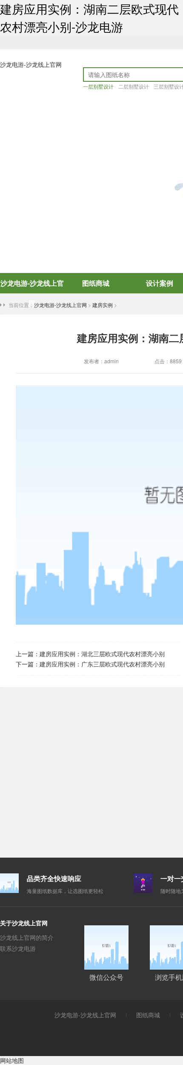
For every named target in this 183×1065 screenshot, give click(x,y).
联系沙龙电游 (18, 948)
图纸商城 (95, 283)
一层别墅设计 (98, 86)
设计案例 (159, 283)
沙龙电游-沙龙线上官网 (31, 64)
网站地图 (12, 1060)
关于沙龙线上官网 (24, 923)
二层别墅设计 (133, 86)
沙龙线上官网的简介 (27, 937)
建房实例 (102, 304)
